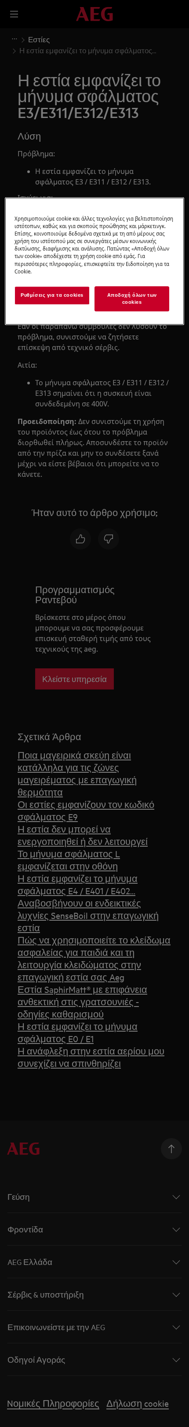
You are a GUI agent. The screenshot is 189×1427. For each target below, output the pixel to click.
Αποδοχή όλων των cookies (132, 298)
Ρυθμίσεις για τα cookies (52, 295)
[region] (95, 261)
